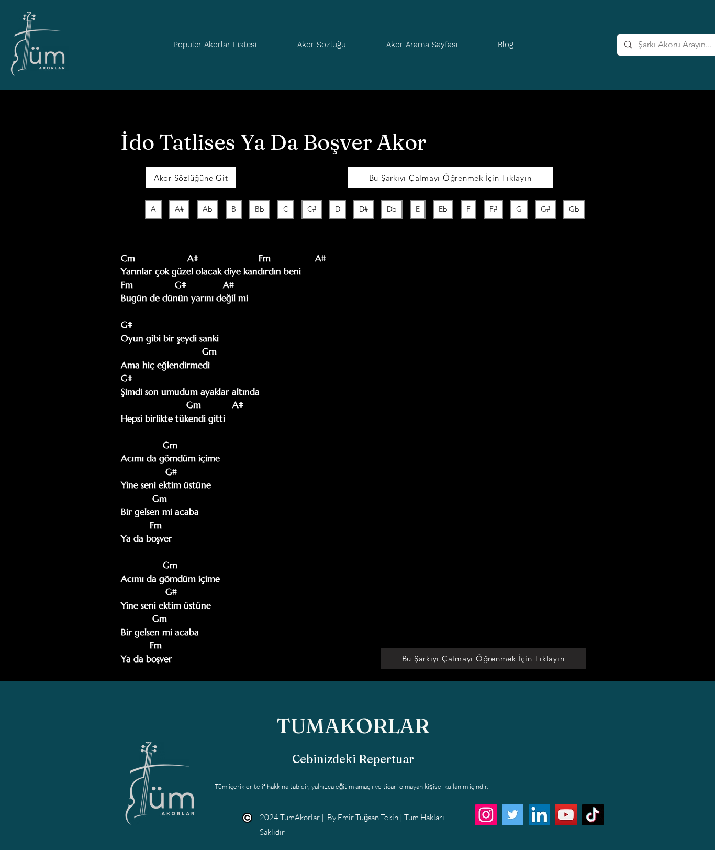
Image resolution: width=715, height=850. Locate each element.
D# (363, 209)
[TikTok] (593, 814)
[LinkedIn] (539, 814)
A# (179, 209)
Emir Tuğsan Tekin (368, 817)
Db (392, 209)
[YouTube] (566, 814)
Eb (443, 209)
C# (311, 209)
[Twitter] (512, 814)
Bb (259, 209)
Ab (208, 209)
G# (545, 209)
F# (493, 209)
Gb (574, 209)
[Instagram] (486, 814)
